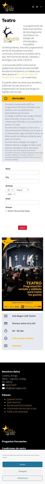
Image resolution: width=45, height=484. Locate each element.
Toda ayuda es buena (23, 338)
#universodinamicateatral (19, 405)
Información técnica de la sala (21, 408)
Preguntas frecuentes (14, 441)
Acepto (22, 464)
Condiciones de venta (14, 448)
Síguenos (16, 345)
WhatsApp (37, 155)
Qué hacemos (14, 402)
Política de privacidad (17, 411)
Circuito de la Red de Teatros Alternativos (19, 76)
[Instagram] (33, 7)
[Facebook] (37, 7)
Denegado (22, 471)
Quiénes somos (14, 399)
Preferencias (23, 478)
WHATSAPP (10, 385)
